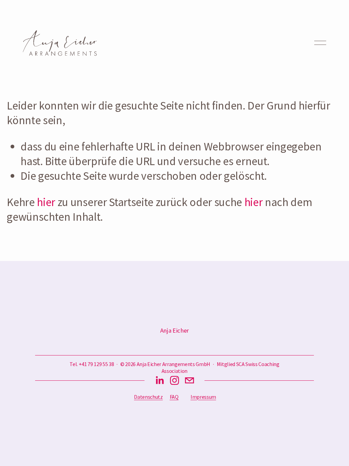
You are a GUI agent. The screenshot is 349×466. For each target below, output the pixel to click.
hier (46, 202)
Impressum (203, 396)
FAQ (174, 396)
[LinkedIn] (159, 380)
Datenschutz (148, 396)
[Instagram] (174, 380)
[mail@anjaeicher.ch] (189, 380)
